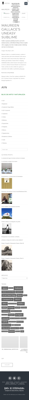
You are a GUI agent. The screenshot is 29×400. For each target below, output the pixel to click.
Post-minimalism (4, 331)
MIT (12, 324)
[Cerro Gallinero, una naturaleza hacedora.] (6, 213)
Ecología (11, 307)
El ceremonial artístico (10, 349)
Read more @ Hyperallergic (7, 72)
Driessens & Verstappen (12, 303)
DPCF (5, 304)
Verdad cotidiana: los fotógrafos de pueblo (10, 221)
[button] (28, 1)
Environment (23, 307)
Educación (18, 307)
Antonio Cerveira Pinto (8, 292)
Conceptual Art (7, 299)
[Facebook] (10, 378)
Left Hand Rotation (12, 321)
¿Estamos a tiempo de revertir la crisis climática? (12, 240)
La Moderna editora (21, 394)
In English (19, 315)
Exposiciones (5, 123)
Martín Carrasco (6, 325)
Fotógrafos (4, 126)
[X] (14, 378)
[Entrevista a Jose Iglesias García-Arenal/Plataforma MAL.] (6, 198)
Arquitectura (19, 292)
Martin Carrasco (20, 321)
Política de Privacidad (11, 384)
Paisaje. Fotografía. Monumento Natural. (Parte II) (12, 243)
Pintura (21, 328)
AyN (4, 87)
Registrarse (4, 103)
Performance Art (14, 328)
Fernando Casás (4, 314)
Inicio (3, 382)
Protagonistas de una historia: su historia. (10, 236)
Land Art (4, 321)
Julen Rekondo (23, 318)
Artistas (4, 117)
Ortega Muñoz (9, 382)
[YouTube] (19, 378)
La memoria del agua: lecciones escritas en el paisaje (13, 158)
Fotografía (11, 314)
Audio (3, 139)
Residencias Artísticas (7, 136)
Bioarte (20, 295)
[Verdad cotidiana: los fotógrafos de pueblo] (6, 228)
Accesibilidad (21, 384)
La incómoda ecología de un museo (9, 161)
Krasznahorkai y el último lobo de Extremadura (12, 176)
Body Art (25, 295)
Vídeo (22, 331)
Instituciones (5, 318)
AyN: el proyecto (6, 110)
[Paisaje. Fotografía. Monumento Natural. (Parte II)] (6, 250)
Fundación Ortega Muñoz (8, 107)
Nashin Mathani (17, 324)
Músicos (4, 130)
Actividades (24, 382)
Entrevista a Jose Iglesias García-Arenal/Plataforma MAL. (14, 191)
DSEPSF (4, 307)
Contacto (21, 383)
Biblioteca (4, 120)
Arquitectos (4, 113)
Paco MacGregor (12, 394)
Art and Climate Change (8, 295)
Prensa (7, 383)
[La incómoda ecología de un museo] (6, 168)
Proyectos (11, 331)
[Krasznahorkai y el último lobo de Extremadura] (6, 183)
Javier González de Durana (14, 318)
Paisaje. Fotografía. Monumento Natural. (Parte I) (12, 258)
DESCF (17, 299)
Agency (4, 288)
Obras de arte (5, 328)
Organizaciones (5, 133)
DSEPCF (21, 304)
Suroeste (13, 383)
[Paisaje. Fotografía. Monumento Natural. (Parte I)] (6, 265)
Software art (18, 331)
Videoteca (4, 143)
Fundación (17, 382)
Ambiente (18, 288)
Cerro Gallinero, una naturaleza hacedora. (10, 206)
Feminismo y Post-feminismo (16, 311)
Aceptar (16, 22)
